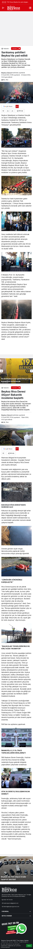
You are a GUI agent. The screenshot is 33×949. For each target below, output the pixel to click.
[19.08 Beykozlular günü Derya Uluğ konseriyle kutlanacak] (16, 371)
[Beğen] (3, 111)
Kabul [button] (29, 945)
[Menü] (3, 8)
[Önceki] (3, 2)
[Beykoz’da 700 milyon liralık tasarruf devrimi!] (16, 869)
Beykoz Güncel (6, 73)
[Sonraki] (5, 2)
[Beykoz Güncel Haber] (13, 8)
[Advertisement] (16, 28)
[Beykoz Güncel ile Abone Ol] (17, 106)
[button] (30, 7)
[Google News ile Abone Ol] (7, 106)
